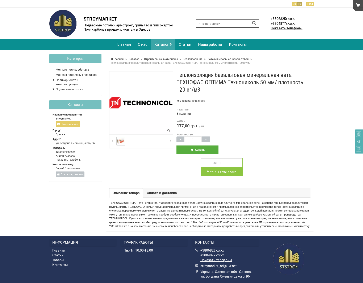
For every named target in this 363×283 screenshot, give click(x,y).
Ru (299, 3)
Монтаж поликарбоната (72, 69)
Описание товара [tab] (126, 193)
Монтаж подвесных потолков (76, 75)
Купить (199, 150)
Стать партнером (71, 174)
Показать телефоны (286, 28)
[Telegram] (358, 141)
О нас (142, 44)
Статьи (185, 44)
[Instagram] (358, 134)
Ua (294, 3)
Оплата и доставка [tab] (162, 193)
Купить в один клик (222, 171)
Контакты (238, 44)
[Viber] (358, 149)
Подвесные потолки (69, 89)
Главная (124, 44)
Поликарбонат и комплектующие (67, 82)
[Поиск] (254, 23)
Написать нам (69, 124)
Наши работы (210, 44)
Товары (58, 260)
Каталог (162, 44)
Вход (310, 3)
